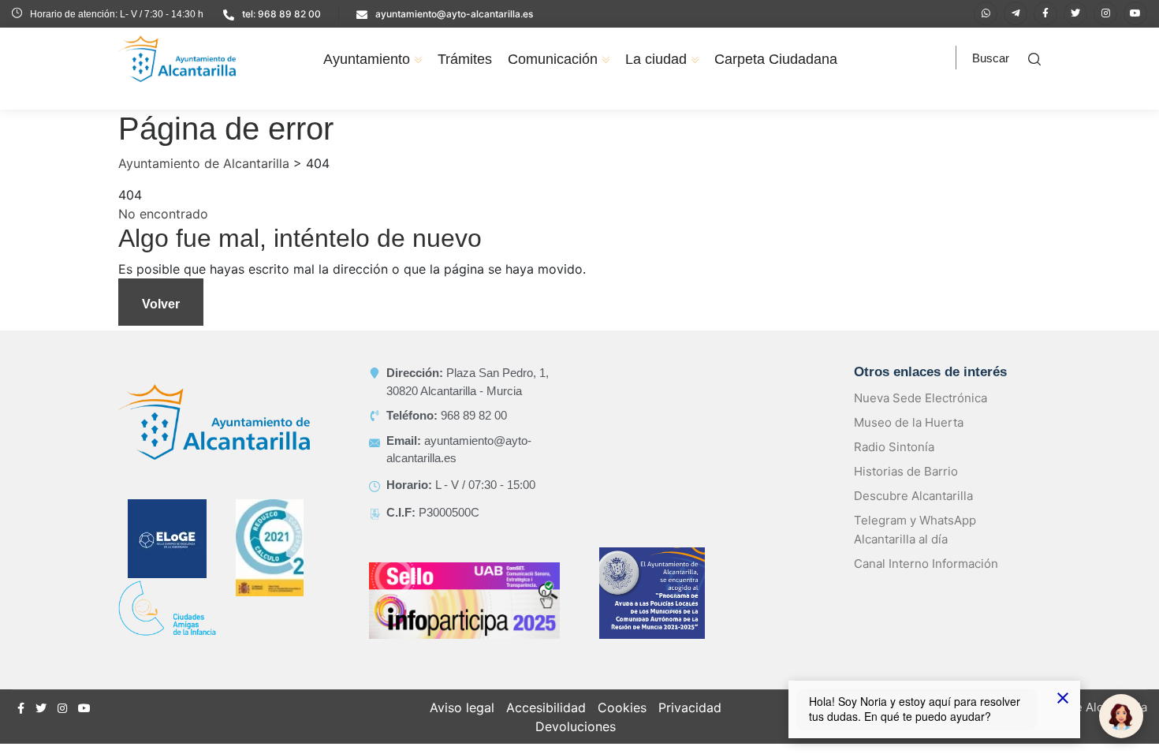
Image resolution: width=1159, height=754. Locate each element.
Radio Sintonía (894, 446)
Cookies (622, 707)
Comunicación (553, 59)
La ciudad (656, 59)
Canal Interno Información (926, 563)
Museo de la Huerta (908, 422)
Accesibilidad (546, 707)
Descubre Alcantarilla (913, 495)
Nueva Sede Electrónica (920, 397)
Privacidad (689, 707)
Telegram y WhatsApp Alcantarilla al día (915, 530)
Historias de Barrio (906, 471)
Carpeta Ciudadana (775, 59)
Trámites (465, 59)
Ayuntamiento (366, 59)
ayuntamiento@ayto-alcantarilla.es (454, 14)
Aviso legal (462, 707)
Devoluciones (575, 726)
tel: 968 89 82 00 (281, 14)
